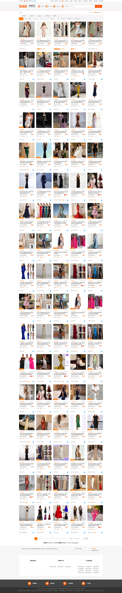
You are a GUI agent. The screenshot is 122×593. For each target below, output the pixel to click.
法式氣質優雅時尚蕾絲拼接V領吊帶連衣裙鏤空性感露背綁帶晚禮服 (43, 374)
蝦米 (66, 590)
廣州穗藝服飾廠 (74, 194)
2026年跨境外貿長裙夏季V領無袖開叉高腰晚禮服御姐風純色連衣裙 (94, 162)
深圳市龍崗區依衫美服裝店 (92, 436)
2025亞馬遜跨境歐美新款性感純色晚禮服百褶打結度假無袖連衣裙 (95, 102)
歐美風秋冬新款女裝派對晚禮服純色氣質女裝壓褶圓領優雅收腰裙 (60, 464)
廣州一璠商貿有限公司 (58, 285)
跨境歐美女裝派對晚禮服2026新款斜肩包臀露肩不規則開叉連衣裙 (95, 495)
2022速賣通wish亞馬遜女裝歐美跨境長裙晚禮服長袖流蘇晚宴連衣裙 (26, 283)
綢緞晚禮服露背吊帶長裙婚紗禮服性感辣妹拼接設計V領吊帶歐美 (78, 464)
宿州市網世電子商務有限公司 (41, 406)
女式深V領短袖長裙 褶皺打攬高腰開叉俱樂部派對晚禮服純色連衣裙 (43, 464)
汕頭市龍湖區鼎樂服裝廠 (92, 43)
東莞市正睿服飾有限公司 (24, 73)
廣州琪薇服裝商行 (23, 466)
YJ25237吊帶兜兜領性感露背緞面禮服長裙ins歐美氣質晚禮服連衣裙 (78, 102)
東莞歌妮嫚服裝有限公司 (41, 466)
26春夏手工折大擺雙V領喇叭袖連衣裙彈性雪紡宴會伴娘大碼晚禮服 (26, 223)
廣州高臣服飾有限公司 (58, 194)
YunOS (74, 590)
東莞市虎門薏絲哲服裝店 (75, 497)
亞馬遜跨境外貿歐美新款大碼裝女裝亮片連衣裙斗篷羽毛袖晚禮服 (95, 404)
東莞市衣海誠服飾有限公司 (75, 134)
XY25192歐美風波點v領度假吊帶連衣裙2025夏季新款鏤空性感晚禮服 (44, 71)
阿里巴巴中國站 (33, 590)
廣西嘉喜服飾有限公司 (92, 164)
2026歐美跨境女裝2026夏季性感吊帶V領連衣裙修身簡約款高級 (26, 41)
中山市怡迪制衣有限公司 (41, 43)
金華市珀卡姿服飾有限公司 (92, 73)
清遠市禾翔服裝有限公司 (24, 497)
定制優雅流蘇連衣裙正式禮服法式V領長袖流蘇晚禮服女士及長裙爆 (60, 223)
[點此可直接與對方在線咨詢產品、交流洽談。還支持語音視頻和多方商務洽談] (33, 79)
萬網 (81, 590)
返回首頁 (69, 542)
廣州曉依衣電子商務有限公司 (92, 406)
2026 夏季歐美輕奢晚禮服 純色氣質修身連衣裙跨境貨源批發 (44, 192)
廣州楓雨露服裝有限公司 (24, 406)
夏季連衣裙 (64, 45)
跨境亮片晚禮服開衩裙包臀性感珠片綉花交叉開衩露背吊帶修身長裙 (26, 253)
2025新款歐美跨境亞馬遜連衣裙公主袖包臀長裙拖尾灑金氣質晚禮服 (60, 132)
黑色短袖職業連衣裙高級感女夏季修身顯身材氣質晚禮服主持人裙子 (43, 102)
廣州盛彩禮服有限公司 (58, 376)
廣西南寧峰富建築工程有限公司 (91, 572)
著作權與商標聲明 (54, 588)
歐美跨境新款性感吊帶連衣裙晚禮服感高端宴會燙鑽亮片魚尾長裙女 (26, 404)
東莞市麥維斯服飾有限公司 (75, 285)
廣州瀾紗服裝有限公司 (75, 164)
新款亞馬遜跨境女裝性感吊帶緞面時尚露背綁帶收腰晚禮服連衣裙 (26, 495)
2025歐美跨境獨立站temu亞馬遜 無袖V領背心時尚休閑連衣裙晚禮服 (61, 525)
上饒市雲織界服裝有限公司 (58, 497)
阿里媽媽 (62, 590)
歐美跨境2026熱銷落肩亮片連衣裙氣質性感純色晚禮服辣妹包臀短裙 (26, 132)
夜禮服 (80, 548)
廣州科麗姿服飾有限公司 (92, 527)
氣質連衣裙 (48, 45)
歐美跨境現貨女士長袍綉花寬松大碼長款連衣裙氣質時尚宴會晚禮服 (78, 162)
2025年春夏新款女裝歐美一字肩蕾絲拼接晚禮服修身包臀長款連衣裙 (43, 132)
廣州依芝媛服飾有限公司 (92, 285)
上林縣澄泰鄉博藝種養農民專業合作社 (100, 566)
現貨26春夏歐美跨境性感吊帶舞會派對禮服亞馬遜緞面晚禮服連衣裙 (78, 434)
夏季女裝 (25, 45)
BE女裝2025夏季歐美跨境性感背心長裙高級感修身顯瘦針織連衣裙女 (61, 41)
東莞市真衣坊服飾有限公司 (58, 104)
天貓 (46, 590)
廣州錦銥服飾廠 (74, 73)
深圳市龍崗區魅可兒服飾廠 (92, 466)
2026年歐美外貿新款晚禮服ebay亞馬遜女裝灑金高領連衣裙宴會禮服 (60, 374)
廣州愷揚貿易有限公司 (75, 255)
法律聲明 (60, 588)
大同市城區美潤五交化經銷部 (98, 570)
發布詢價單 (93, 548)
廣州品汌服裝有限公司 (75, 225)
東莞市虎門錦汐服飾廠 (92, 376)
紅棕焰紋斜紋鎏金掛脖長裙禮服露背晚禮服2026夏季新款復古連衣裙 (95, 71)
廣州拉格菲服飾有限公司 (24, 436)
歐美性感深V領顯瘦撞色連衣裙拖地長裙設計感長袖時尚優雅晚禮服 (26, 525)
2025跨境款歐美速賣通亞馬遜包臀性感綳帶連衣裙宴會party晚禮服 (95, 525)
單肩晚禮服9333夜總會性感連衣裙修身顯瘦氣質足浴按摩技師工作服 (60, 283)
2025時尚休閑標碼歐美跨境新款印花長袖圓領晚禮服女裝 (60, 162)
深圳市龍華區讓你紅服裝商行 (58, 225)
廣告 (33, 42)
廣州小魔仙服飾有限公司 (24, 164)
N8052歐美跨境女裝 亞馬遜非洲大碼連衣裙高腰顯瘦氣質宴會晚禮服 (26, 374)
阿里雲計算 (70, 590)
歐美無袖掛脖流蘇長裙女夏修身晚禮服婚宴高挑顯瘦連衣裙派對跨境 (43, 434)
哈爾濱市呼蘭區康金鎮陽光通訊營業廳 (57, 566)
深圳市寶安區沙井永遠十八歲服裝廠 (24, 527)
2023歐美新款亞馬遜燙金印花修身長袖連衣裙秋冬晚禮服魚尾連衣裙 (78, 525)
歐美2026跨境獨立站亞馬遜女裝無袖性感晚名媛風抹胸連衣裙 (78, 41)
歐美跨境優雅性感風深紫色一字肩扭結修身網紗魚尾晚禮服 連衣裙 (26, 102)
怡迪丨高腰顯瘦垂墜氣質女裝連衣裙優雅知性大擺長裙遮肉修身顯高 (43, 41)
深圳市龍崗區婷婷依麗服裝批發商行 (58, 466)
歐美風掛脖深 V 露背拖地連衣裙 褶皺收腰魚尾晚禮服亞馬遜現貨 (44, 162)
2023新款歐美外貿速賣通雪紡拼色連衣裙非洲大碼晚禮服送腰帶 (78, 253)
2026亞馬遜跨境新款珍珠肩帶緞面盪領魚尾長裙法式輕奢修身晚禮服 (95, 132)
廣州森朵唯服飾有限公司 (41, 285)
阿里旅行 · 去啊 (57, 590)
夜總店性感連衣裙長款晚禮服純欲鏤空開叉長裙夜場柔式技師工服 (43, 253)
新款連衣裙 (99, 45)
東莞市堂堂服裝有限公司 (41, 104)
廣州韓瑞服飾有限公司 (58, 436)
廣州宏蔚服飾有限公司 (41, 134)
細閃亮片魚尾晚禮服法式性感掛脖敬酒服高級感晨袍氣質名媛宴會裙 (95, 464)
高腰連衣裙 (43, 45)
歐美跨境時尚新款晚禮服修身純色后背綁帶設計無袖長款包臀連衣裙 (26, 434)
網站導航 (82, 588)
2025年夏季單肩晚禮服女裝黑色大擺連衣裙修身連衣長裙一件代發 (43, 223)
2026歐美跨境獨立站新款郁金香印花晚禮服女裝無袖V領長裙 (95, 253)
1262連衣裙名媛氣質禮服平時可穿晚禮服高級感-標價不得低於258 (78, 495)
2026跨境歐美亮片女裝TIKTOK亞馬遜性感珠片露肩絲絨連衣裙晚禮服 (77, 71)
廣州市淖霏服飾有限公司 (41, 436)
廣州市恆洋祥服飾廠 (92, 225)
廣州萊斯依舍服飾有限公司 (41, 376)
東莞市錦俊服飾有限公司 (24, 43)
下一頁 (70, 538)
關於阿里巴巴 (73, 588)
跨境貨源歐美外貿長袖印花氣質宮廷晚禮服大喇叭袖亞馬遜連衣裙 (95, 192)
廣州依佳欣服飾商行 (75, 527)
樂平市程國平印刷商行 (82, 570)
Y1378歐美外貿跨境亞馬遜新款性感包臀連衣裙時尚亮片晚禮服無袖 (77, 374)
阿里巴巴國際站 (27, 590)
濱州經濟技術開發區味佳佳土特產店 (71, 566)
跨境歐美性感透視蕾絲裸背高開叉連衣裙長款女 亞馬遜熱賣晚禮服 (60, 404)
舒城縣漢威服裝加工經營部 (92, 194)
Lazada (102, 590)
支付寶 (86, 590)
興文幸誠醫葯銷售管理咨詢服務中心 (92, 566)
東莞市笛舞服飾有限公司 (24, 134)
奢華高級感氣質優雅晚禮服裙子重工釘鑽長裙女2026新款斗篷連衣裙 (60, 495)
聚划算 (49, 590)
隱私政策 (68, 588)
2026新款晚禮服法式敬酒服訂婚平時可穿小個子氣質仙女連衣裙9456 (60, 434)
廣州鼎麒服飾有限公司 (58, 134)
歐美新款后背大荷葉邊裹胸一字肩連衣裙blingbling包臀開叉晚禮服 (43, 495)
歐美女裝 (21, 45)
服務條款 (64, 588)
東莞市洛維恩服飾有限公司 (92, 134)
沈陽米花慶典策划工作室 (62, 566)
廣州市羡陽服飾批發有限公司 (24, 104)
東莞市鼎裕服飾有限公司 (58, 164)
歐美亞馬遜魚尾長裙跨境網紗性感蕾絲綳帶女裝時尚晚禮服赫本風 (26, 464)
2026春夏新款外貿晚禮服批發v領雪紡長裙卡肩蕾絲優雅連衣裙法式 (61, 71)
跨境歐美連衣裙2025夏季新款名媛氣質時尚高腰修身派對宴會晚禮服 (26, 162)
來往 (89, 590)
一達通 (99, 590)
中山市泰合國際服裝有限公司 (58, 43)
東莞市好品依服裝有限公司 (41, 194)
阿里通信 (78, 590)
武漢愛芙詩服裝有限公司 (58, 406)
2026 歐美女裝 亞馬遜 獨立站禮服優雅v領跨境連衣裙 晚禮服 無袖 (94, 374)
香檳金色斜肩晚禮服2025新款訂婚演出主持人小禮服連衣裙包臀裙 (26, 71)
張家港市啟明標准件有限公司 (90, 570)
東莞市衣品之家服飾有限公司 (41, 497)
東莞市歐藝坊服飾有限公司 (75, 436)
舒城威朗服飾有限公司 (41, 527)
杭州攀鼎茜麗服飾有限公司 (75, 466)
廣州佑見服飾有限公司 (58, 255)
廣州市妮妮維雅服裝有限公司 (24, 376)
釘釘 (92, 590)
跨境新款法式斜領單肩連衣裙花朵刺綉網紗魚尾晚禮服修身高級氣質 (43, 283)
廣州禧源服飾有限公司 (92, 255)
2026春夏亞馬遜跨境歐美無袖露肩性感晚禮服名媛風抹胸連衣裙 (95, 223)
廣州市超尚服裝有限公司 (41, 164)
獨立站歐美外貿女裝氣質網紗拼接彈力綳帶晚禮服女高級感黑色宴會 (78, 404)
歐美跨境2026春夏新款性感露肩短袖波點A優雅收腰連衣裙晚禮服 (60, 102)
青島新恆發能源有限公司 (82, 566)
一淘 (52, 590)
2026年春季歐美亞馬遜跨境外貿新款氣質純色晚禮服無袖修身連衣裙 (78, 192)
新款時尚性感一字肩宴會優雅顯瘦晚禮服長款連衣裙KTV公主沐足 (95, 283)
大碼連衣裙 (95, 45)
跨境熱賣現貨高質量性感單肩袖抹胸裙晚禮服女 (60, 253)
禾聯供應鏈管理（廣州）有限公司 (75, 43)
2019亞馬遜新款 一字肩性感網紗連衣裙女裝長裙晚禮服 (44, 525)
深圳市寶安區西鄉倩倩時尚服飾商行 (24, 194)
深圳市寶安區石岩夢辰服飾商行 (92, 497)
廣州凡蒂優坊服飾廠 (75, 376)
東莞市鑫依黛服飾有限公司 (41, 255)
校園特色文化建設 (81, 572)
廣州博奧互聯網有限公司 (58, 73)
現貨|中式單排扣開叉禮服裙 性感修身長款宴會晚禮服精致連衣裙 (61, 192)
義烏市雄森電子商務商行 (41, 225)
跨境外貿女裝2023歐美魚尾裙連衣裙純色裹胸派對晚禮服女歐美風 (78, 223)
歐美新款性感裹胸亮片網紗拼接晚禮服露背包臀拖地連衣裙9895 (26, 192)
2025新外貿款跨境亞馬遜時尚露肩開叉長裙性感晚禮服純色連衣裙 (78, 132)
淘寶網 (43, 590)
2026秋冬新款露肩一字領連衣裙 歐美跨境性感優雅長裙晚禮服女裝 (78, 283)
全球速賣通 (39, 590)
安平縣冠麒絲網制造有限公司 (83, 568)
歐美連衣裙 (60, 45)
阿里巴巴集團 (20, 590)
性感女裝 (28, 45)
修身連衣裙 (39, 45)
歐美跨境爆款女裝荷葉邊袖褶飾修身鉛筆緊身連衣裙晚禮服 (95, 434)
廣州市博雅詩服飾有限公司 (75, 406)
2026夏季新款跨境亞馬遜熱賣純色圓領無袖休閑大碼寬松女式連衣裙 (95, 41)
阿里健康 (95, 590)
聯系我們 (78, 588)
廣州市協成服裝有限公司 (92, 104)
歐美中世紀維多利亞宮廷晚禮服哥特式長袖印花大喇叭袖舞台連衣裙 (43, 404)
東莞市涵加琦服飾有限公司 (24, 225)
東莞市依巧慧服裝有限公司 (24, 285)
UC (83, 590)
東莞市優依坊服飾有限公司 (58, 527)
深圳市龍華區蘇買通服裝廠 (41, 73)
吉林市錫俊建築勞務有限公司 (98, 572)
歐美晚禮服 (80, 45)
